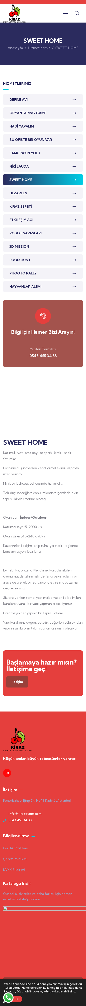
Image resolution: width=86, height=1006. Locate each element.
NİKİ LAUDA (19, 166)
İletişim (17, 682)
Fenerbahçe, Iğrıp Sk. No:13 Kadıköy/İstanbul (37, 801)
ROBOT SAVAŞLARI (25, 233)
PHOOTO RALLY (23, 273)
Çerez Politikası (15, 859)
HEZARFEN (18, 193)
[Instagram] (7, 773)
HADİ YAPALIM (21, 126)
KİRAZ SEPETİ (20, 206)
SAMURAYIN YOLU (24, 153)
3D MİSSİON (19, 246)
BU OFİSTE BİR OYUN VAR (30, 140)
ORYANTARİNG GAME (27, 113)
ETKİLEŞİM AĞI (21, 220)
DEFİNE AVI (18, 99)
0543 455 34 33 (43, 355)
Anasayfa (15, 48)
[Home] (14, 13)
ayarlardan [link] (47, 991)
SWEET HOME (20, 180)
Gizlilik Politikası (15, 848)
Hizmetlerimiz (39, 48)
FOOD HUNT (19, 260)
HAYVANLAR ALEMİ (25, 286)
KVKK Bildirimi (14, 870)
